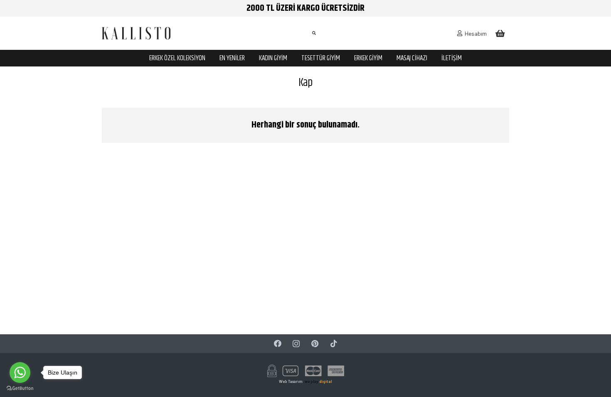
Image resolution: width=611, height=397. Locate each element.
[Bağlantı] (136, 33)
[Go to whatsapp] (20, 372)
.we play (317, 381)
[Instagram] (296, 343)
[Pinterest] (315, 343)
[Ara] (314, 33)
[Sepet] (500, 33)
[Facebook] (277, 343)
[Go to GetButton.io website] (20, 388)
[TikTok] (333, 343)
